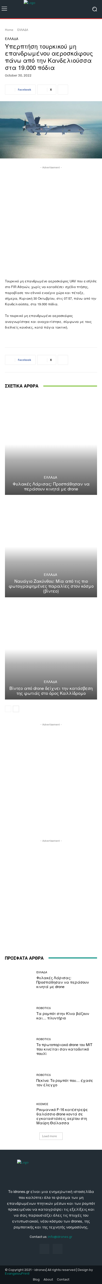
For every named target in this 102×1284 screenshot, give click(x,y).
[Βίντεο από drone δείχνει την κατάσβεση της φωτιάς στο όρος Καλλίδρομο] (51, 649)
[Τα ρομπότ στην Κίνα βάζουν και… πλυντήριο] (19, 1013)
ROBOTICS (43, 1008)
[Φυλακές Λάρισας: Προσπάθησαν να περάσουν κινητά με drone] (51, 444)
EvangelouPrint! (17, 1273)
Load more (49, 1136)
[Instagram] (57, 1249)
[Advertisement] (51, 221)
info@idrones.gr (60, 1237)
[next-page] (16, 709)
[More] (63, 90)
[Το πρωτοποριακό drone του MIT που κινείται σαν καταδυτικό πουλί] (19, 1047)
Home (9, 30)
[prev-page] (8, 709)
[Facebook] (44, 1249)
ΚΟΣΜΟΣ (42, 1104)
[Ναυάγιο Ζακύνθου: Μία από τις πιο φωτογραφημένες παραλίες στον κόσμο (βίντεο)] (51, 546)
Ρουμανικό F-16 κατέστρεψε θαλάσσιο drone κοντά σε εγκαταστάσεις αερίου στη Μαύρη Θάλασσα (62, 1116)
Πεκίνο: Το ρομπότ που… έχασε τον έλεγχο (64, 1082)
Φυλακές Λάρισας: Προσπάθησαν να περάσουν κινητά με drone (51, 486)
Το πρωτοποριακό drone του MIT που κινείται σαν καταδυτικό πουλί (64, 1049)
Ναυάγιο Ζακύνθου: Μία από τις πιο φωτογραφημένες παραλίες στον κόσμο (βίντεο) (51, 586)
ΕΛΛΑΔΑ (22, 30)
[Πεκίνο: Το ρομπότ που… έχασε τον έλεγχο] (19, 1080)
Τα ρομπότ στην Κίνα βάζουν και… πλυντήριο (62, 1015)
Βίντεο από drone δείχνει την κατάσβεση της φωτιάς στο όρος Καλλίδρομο (51, 690)
